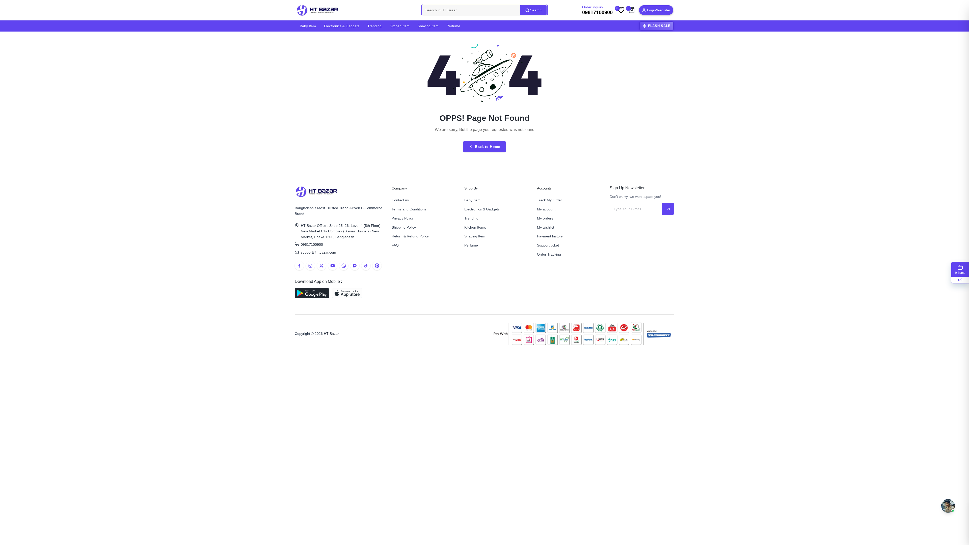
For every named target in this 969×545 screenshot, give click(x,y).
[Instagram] (310, 265)
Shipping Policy (404, 227)
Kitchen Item (400, 26)
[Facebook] (299, 265)
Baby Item (308, 26)
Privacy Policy (403, 218)
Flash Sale (659, 26)
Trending (374, 26)
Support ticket (548, 245)
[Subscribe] (668, 209)
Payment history (550, 236)
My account (546, 209)
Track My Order (549, 200)
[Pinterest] (377, 265)
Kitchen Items (475, 227)
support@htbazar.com (318, 252)
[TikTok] (365, 265)
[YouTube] (332, 265)
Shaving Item (428, 26)
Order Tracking (549, 254)
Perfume (453, 26)
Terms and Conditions (409, 209)
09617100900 (312, 244)
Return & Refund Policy (410, 236)
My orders (545, 218)
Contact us (400, 200)
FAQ (395, 245)
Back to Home (487, 147)
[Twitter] (321, 265)
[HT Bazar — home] (318, 10)
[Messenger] (354, 265)
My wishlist (545, 227)
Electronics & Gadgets (341, 26)
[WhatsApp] (343, 265)
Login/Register (658, 10)
